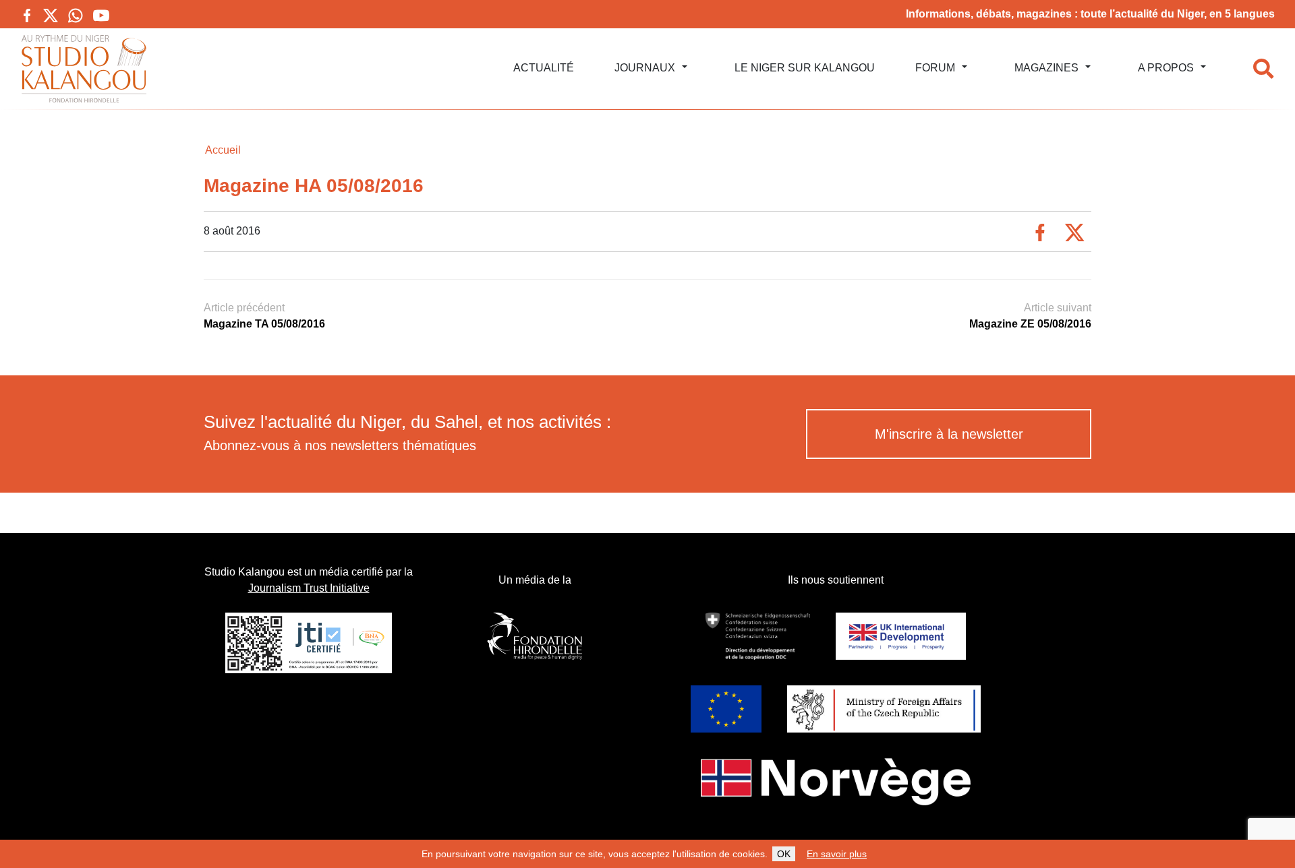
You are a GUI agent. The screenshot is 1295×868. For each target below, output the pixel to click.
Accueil (223, 150)
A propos (1166, 67)
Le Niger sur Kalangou (805, 67)
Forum (935, 67)
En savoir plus (837, 853)
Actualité (543, 67)
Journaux (644, 67)
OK (783, 853)
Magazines (1046, 67)
